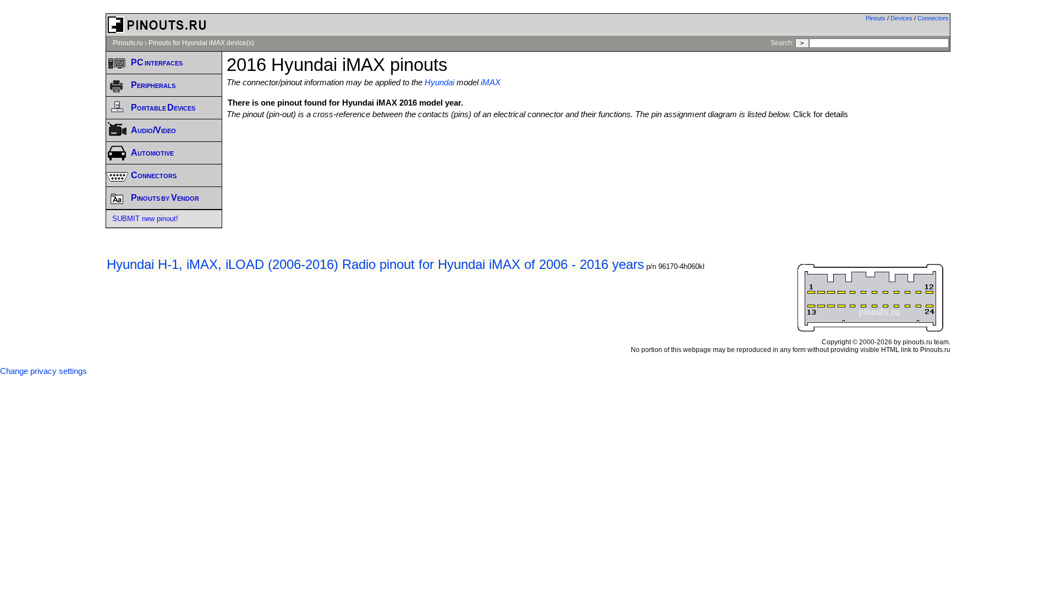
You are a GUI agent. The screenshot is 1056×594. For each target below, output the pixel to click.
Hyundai (439, 82)
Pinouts (876, 18)
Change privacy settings (43, 371)
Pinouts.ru (128, 43)
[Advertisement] (588, 149)
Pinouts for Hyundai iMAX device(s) (201, 43)
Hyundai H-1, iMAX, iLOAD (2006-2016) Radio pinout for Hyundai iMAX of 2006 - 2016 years (375, 264)
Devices (901, 18)
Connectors (933, 18)
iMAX (491, 82)
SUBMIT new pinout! (145, 219)
